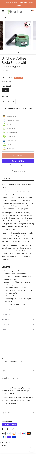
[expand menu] (2, 11)
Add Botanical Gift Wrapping (18, 108)
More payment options (18, 165)
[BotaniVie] (14, 11)
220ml (5, 90)
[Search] (27, 11)
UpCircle (5, 70)
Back (6, 18)
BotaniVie (10, 421)
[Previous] (14, 52)
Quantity (5, 96)
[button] (32, 11)
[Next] (21, 52)
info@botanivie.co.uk (16, 362)
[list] (18, 38)
